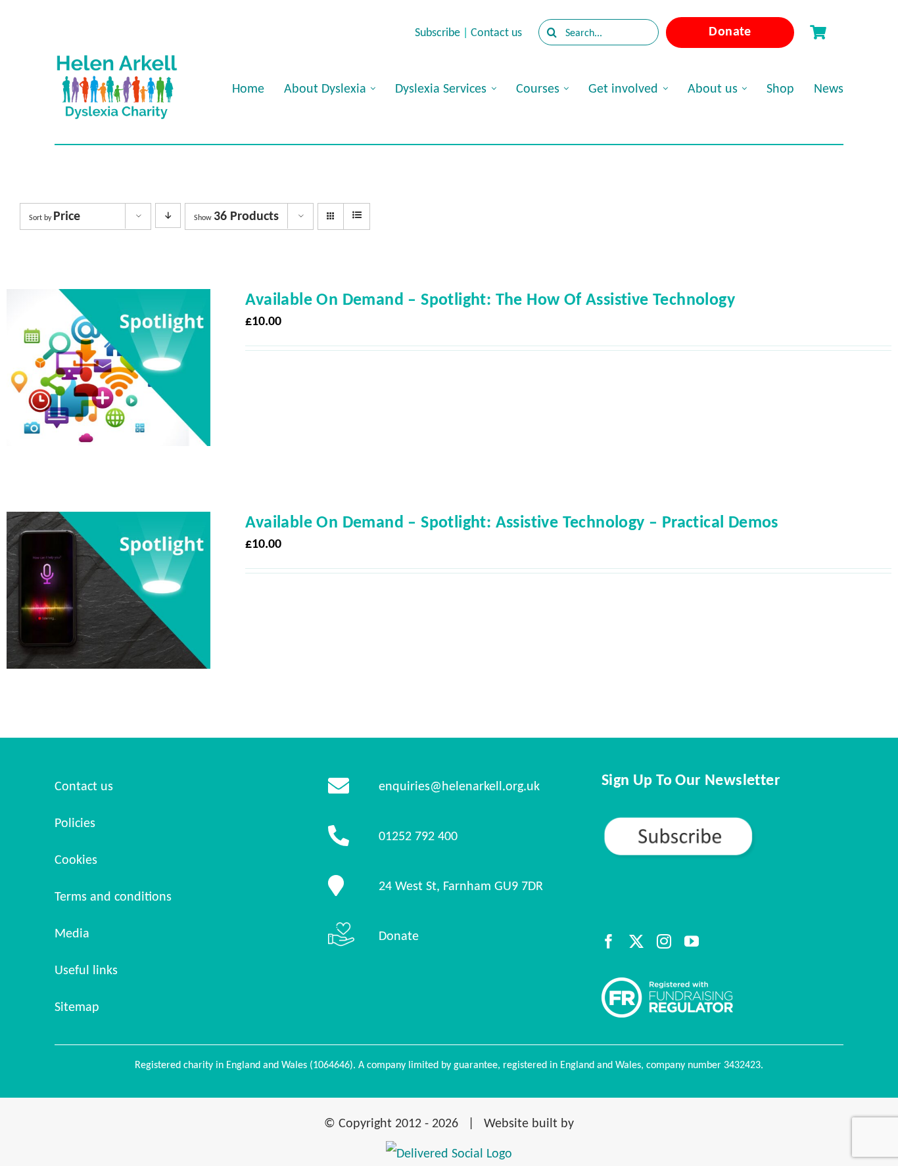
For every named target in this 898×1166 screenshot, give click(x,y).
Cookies (76, 859)
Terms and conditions (113, 896)
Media (72, 933)
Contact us (496, 32)
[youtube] (691, 941)
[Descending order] (168, 215)
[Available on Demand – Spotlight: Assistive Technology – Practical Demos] (108, 523)
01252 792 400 (418, 835)
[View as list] (356, 215)
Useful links (86, 969)
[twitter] (636, 941)
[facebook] (609, 941)
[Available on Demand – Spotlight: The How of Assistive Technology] (108, 301)
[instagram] (664, 941)
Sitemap (77, 1006)
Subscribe (437, 32)
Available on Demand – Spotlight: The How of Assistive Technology (490, 298)
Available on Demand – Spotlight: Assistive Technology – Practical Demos (511, 521)
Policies (75, 822)
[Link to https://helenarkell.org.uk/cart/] (817, 32)
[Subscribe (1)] (722, 821)
